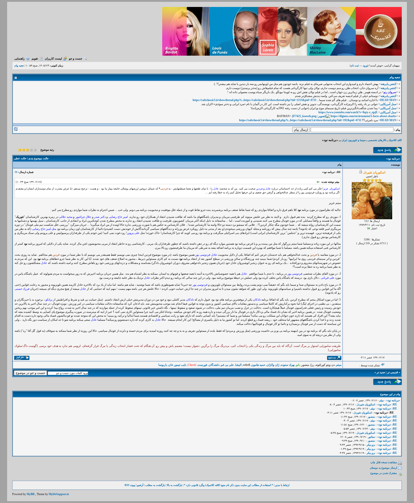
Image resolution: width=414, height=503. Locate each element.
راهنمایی (19, 58)
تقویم (35, 58)
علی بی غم (227, 365)
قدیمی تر (392, 372)
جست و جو (75, 58)
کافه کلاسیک (395, 140)
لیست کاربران (53, 58)
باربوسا (162, 365)
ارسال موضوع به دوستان (383, 467)
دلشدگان (214, 365)
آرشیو (140, 485)
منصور (371, 416)
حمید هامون (258, 365)
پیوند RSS (130, 485)
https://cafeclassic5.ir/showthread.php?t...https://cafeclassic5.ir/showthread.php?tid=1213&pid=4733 (254, 100)
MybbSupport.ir (59, 494)
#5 (16, 172)
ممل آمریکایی (388, 104)
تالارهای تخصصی (377, 140)
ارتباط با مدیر (282, 485)
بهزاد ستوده (288, 365)
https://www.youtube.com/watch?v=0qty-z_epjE (348, 112)
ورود (365, 65)
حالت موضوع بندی (38, 158)
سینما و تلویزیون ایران (354, 140)
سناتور (371, 436)
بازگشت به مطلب (155, 485)
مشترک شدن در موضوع (383, 473)
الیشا (238, 365)
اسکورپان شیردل (365, 404)
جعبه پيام (19, 65)
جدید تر (381, 372)
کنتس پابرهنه (388, 84)
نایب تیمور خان (177, 365)
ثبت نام (355, 65)
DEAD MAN (388, 100)
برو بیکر (371, 444)
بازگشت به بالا (174, 485)
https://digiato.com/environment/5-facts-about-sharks (363, 116)
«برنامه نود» (393, 400)
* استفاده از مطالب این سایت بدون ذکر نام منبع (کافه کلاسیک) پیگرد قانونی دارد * (228, 485)
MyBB (30, 494)
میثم (338, 365)
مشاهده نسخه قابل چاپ (383, 462)
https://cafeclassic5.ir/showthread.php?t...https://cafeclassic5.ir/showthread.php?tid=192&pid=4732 (300, 120)
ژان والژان (273, 365)
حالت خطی (20, 158)
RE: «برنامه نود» (387, 404)
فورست (202, 365)
